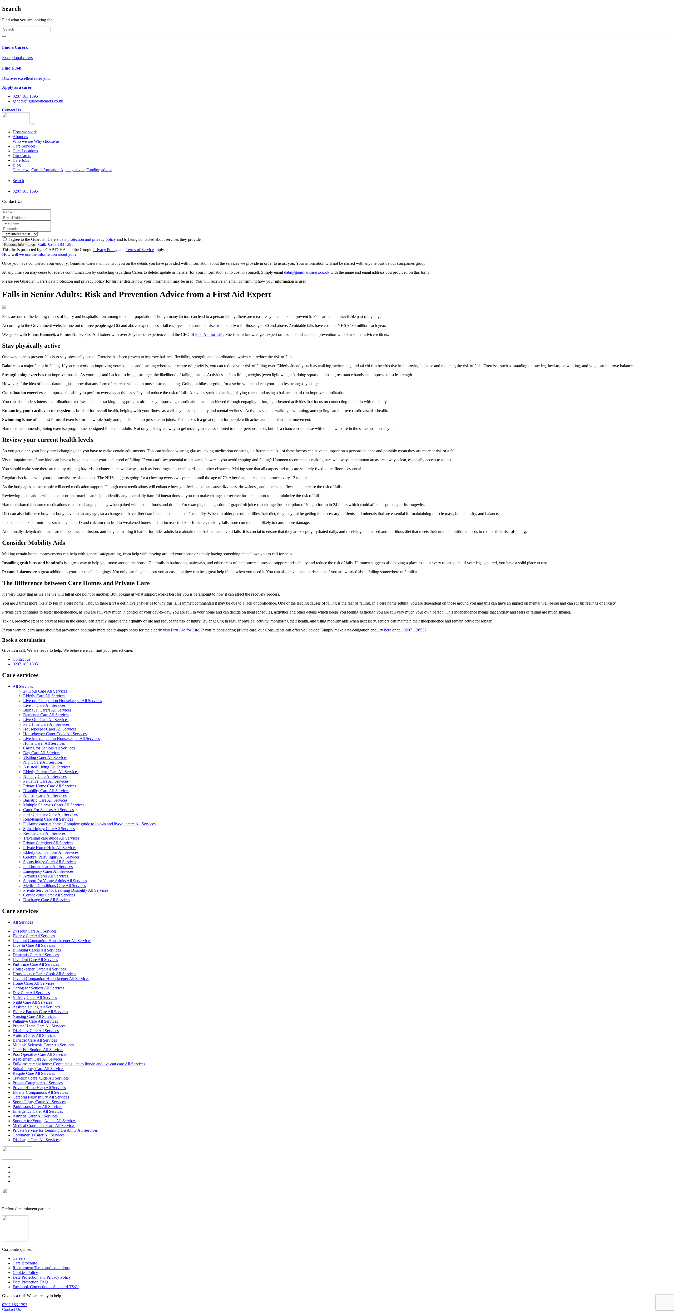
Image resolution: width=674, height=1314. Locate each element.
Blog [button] (17, 165)
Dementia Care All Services (46, 715)
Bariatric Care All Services (45, 800)
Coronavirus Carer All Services (49, 895)
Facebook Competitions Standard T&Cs (46, 1286)
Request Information (19, 245)
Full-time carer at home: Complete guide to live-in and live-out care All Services (89, 824)
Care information (45, 170)
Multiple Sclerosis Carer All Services (53, 805)
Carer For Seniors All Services (48, 809)
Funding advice (99, 170)
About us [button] (20, 136)
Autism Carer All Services (45, 795)
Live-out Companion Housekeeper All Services (62, 700)
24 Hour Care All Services (45, 691)
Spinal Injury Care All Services (49, 828)
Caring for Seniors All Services (49, 748)
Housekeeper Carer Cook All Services (55, 734)
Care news (21, 170)
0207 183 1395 (55, 244)
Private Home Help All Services (49, 847)
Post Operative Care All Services (50, 814)
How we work (25, 132)
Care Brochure (25, 1263)
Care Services (24, 146)
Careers (19, 1258)
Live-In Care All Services (44, 705)
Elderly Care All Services (44, 696)
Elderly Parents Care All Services (50, 771)
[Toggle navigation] (33, 124)
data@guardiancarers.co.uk (306, 272)
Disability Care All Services (46, 790)
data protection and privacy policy (88, 239)
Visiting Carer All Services (45, 757)
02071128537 (415, 630)
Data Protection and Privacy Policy (42, 1277)
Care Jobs (21, 160)
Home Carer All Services (44, 743)
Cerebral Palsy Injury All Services (51, 857)
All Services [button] (23, 686)
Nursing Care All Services (45, 776)
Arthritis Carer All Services (45, 876)
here (387, 630)
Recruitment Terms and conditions (41, 1268)
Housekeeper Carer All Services (49, 729)
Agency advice (72, 170)
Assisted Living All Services (46, 767)
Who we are (23, 141)
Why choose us (47, 141)
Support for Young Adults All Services (55, 881)
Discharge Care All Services (46, 900)
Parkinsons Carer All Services (48, 866)
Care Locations (25, 151)
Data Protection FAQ (30, 1282)
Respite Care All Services (44, 833)
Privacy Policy (105, 249)
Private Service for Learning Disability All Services (65, 890)
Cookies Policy (25, 1272)
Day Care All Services (41, 753)
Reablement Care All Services (48, 819)
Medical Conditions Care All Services (54, 885)
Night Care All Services (43, 762)
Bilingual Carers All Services (47, 710)
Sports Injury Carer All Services (49, 862)
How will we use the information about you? (39, 254)
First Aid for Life (209, 334)
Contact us (21, 659)
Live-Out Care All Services (45, 719)
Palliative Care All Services (45, 781)
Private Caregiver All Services (48, 843)
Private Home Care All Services (49, 786)
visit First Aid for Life (181, 630)
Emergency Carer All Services (48, 871)
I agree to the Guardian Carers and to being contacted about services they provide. (105, 239)
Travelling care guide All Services (51, 838)
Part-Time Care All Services (46, 724)
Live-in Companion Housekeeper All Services (61, 738)
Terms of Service (140, 249)
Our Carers (22, 155)
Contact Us (11, 110)
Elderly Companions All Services (50, 852)
